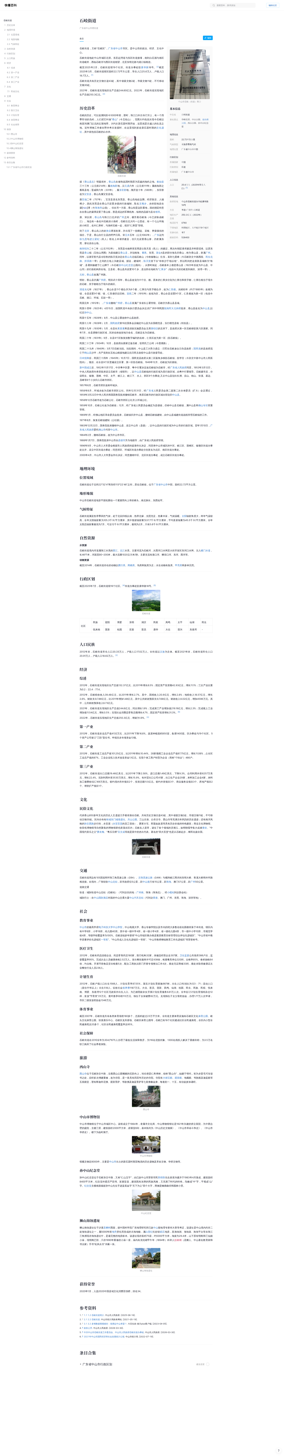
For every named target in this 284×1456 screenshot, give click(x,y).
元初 (82, 274)
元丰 (127, 234)
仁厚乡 (162, 269)
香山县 (124, 252)
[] (85, 207)
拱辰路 (88, 260)
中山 (155, 1227)
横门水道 (205, 550)
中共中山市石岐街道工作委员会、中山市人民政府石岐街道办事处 (114, 1332)
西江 (115, 550)
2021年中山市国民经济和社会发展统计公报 (104, 1336)
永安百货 (117, 823)
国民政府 (115, 323)
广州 (121, 217)
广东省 (111, 48)
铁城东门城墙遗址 (115, 819)
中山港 (146, 881)
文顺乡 (143, 203)
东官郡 (122, 189)
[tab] (82, 39)
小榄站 (170, 892)
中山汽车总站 (136, 897)
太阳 (184, 516)
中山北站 (112, 881)
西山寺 (83, 1073)
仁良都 (172, 289)
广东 (156, 234)
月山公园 (132, 819)
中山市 (119, 48)
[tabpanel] (146, 669)
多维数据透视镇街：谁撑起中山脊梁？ (109, 1323)
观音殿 (178, 1077)
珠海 (168, 881)
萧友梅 (100, 831)
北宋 (86, 230)
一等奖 (104, 939)
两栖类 (131, 565)
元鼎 (127, 185)
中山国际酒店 (101, 897)
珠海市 (98, 207)
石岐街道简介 (98, 1315)
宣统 (129, 293)
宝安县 (87, 194)
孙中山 (87, 312)
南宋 (82, 248)
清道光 (83, 289)
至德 (84, 199)
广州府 (102, 279)
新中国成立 (85, 367)
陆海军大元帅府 (172, 308)
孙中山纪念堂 (126, 265)
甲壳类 (178, 565)
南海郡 (113, 185)
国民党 (197, 348)
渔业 (108, 230)
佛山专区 (203, 405)
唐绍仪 (154, 328)
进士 (92, 239)
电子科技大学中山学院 (110, 927)
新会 (158, 252)
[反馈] (278, 1450)
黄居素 (121, 328)
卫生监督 (184, 955)
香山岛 (112, 181)
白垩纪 (149, 1231)
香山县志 (89, 181)
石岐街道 (96, 1319)
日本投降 (84, 358)
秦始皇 (160, 181)
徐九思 (83, 239)
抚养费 (126, 987)
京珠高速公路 (145, 877)
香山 (114, 119)
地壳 (114, 1231)
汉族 (162, 651)
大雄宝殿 (167, 1077)
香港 (155, 897)
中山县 (206, 308)
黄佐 (204, 827)
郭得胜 (161, 1177)
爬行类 (121, 565)
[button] (146, 1363)
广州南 (139, 892)
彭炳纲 (178, 1240)
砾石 (162, 1231)
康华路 (145, 67)
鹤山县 (87, 352)
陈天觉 (147, 260)
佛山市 (102, 429)
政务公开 (88, 1328)
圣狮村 (106, 1227)
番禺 (144, 252)
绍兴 (86, 248)
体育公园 (203, 1016)
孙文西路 (89, 823)
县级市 (121, 440)
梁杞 (97, 239)
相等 (157, 211)
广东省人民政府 (178, 367)
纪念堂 (87, 1185)
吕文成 (121, 831)
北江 (122, 550)
